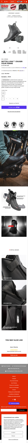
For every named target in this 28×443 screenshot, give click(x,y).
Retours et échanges (14, 387)
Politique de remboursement (14, 396)
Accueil (9, 15)
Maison (14, 376)
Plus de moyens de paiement (14, 111)
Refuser (13, 436)
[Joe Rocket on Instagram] (15, 399)
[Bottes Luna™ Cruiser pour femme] (14, 33)
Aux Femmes (14, 383)
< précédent (11, 13)
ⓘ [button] (23, 70)
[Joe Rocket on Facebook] (13, 399)
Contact (14, 389)
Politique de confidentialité (9, 428)
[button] (6, 1)
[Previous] (10, 48)
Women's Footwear (16, 15)
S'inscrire (21, 410)
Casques (14, 378)
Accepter (13, 432)
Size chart (6, 73)
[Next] (18, 48)
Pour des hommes (14, 380)
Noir (3, 93)
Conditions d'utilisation (14, 394)
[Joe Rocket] (19, 2)
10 (17, 98)
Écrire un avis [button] (14, 355)
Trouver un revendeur (14, 385)
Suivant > (17, 13)
